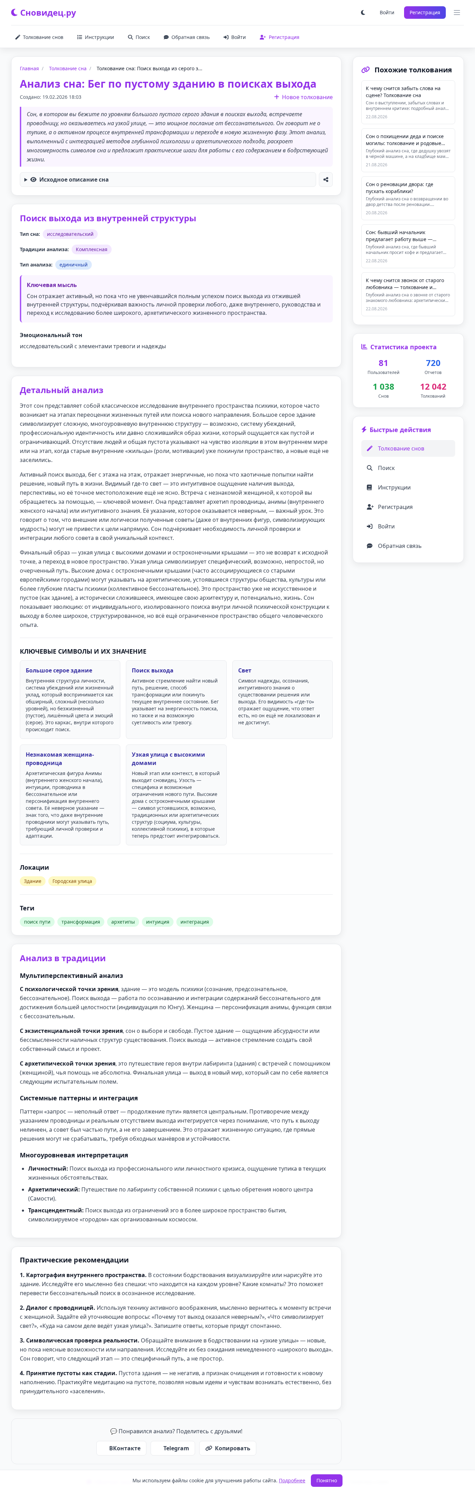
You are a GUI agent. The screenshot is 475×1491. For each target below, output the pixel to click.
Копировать (232, 1448)
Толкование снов (43, 37)
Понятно (326, 1480)
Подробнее (292, 1480)
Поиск (143, 37)
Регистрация (425, 12)
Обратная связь (190, 37)
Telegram (176, 1448)
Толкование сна (68, 68)
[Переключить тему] (363, 12)
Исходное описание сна (74, 179)
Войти (387, 12)
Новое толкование (307, 97)
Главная (29, 68)
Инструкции (99, 37)
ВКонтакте (124, 1448)
